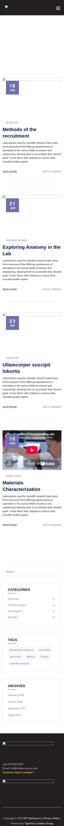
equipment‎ (15, 656)
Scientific (12, 123)
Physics (44, 656)
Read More (10, 171)
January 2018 (15, 701)
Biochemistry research (22, 649)
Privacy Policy (51, 818)
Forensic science (16, 240)
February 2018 (16, 695)
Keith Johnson (52, 172)
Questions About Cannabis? (18, 772)
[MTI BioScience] (22, 7)
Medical (31, 656)
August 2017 (15, 715)
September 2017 (17, 708)
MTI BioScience (32, 818)
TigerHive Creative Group (39, 823)
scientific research (19, 663)
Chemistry (12, 358)
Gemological (14, 476)
